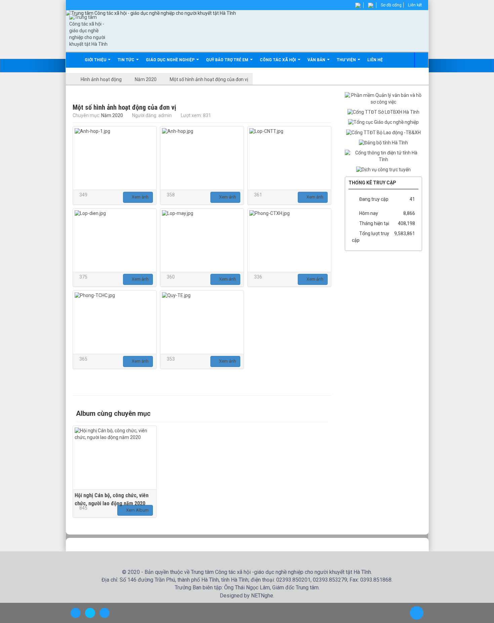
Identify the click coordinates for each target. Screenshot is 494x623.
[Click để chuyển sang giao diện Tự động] (76, 613)
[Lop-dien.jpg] (115, 240)
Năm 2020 (112, 115)
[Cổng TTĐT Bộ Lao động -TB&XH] (383, 132)
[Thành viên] (358, 5)
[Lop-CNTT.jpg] (289, 158)
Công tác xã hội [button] (278, 60)
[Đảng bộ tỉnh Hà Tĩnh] (383, 142)
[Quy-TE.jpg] (202, 322)
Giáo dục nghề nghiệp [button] (171, 60)
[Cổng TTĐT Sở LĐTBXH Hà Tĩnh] (383, 112)
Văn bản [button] (316, 60)
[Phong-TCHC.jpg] (115, 322)
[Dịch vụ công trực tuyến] (383, 169)
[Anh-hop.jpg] (202, 158)
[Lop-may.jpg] (202, 240)
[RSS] (371, 5)
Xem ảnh (140, 196)
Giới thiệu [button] (96, 60)
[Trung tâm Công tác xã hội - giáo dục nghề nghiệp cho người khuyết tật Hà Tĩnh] (88, 30)
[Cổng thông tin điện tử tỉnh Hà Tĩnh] (383, 156)
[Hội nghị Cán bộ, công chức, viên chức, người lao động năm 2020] (115, 457)
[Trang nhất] (75, 59)
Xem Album (137, 510)
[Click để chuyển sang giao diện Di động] (104, 613)
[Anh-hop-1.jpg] (115, 158)
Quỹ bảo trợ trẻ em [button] (227, 60)
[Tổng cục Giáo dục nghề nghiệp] (383, 122)
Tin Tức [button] (126, 60)
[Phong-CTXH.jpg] (289, 240)
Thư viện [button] (347, 60)
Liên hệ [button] (375, 60)
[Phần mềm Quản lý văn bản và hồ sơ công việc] (383, 98)
